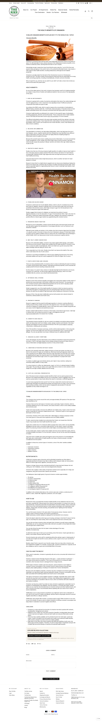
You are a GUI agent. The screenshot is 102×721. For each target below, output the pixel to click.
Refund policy (43, 706)
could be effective (67, 303)
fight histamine (43, 342)
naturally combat (68, 283)
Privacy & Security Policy (45, 699)
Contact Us (42, 693)
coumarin (53, 424)
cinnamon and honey (43, 329)
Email (53, 654)
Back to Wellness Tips (51, 678)
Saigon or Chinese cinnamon (61, 415)
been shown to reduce (37, 152)
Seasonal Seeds (62, 10)
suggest (32, 212)
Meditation (60, 3)
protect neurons (31, 233)
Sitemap (58, 699)
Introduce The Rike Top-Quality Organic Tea (31, 701)
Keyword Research (60, 701)
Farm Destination (40, 12)
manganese (38, 484)
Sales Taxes (42, 703)
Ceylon (28, 424)
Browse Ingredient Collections (39, 635)
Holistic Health (16, 3)
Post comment (51, 671)
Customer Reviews (60, 703)
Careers (26, 705)
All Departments (43, 10)
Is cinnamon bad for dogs (53, 598)
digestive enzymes (31, 214)
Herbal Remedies (74, 10)
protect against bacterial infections (53, 271)
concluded (38, 501)
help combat (42, 341)
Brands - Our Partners (53, 12)
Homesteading (30, 3)
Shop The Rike (12, 691)
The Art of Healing (39, 3)
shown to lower (70, 304)
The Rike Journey (28, 691)
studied (41, 420)
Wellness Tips (52, 26)
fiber (70, 469)
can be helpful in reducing (65, 324)
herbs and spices (34, 69)
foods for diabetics (33, 206)
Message (29, 660)
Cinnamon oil (29, 271)
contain (28, 267)
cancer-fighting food (56, 254)
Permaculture (54, 3)
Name (27, 654)
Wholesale (64, 12)
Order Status (12, 695)
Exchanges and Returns (45, 697)
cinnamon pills (50, 544)
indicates (46, 206)
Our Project (33, 10)
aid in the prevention (53, 116)
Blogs (25, 707)
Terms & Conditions (44, 701)
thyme (60, 110)
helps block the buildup (69, 230)
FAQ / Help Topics (60, 691)
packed (34, 101)
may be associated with (32, 313)
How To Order (59, 697)
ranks (58, 67)
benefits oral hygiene (47, 280)
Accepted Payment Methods (62, 693)
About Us (25, 10)
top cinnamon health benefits (48, 151)
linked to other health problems (34, 567)
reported (36, 382)
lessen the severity (39, 142)
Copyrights (26, 703)
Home (10, 3)
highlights (65, 377)
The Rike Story (27, 695)
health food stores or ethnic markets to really (37, 515)
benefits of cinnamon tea (32, 529)
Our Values (26, 693)
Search (41, 691)
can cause (28, 560)
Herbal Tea (53, 10)
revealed (50, 244)
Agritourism (47, 3)
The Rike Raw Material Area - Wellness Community (30, 698)
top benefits (72, 92)
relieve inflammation (51, 131)
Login (10, 693)
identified (54, 103)
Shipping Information (44, 695)
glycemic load (66, 352)
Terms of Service (43, 705)
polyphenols (34, 114)
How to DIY (23, 3)
